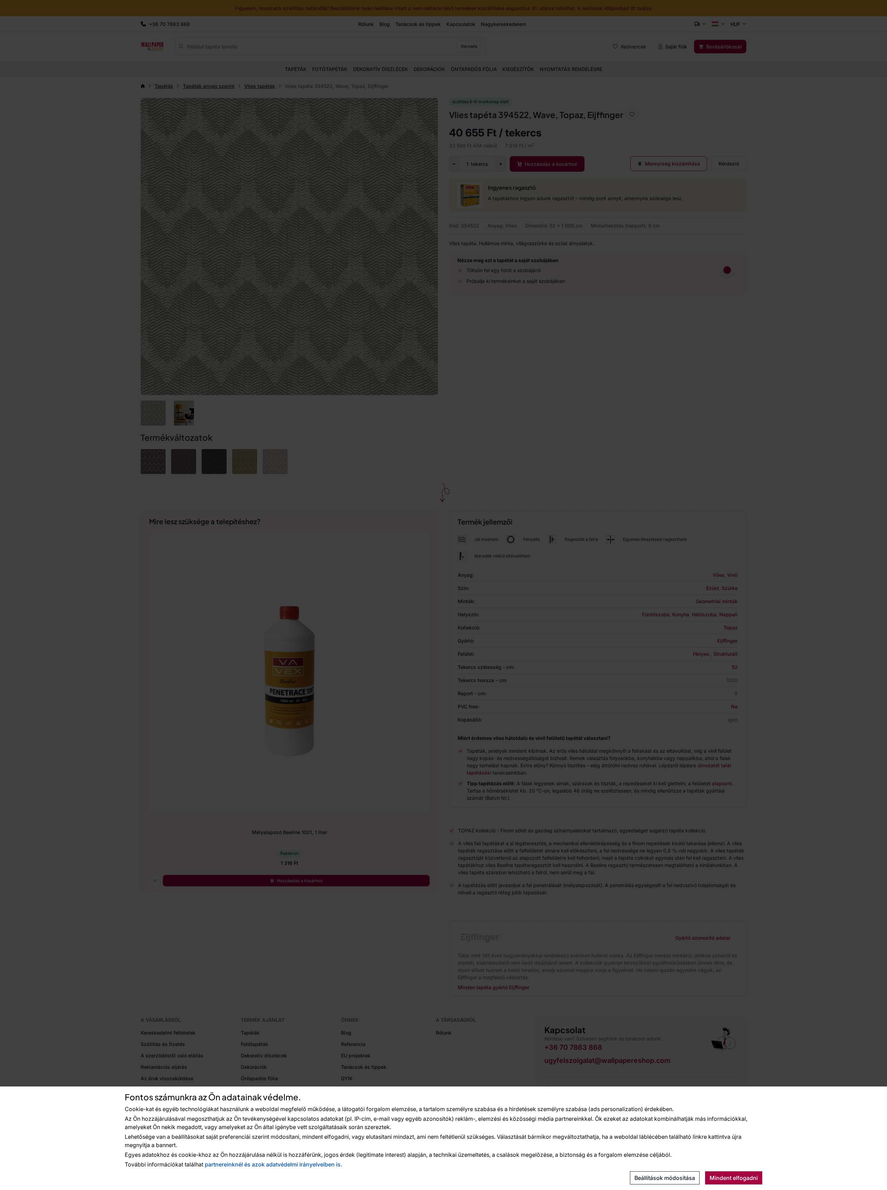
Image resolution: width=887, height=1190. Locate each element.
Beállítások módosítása (664, 1177)
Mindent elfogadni (734, 1177)
